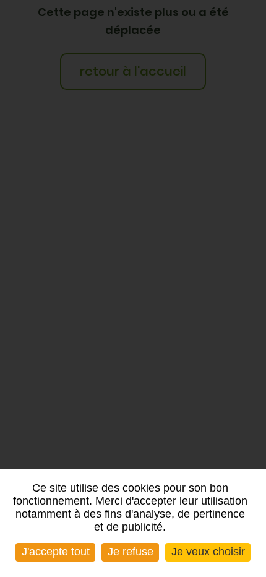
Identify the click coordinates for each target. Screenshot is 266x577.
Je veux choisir (208, 551)
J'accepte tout (56, 551)
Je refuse (130, 551)
